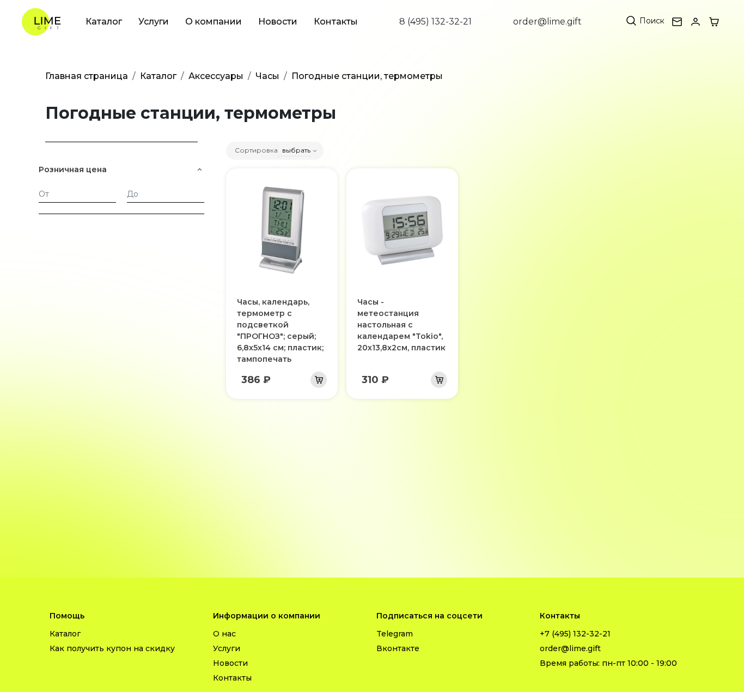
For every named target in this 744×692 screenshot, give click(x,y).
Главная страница (86, 76)
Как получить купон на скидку (112, 648)
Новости (277, 21)
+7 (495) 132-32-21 (575, 634)
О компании (213, 21)
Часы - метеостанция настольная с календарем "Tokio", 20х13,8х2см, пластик (401, 325)
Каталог (104, 21)
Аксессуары (215, 76)
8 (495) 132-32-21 (435, 21)
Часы (267, 76)
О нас (224, 634)
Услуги (153, 21)
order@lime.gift (547, 21)
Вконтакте (397, 648)
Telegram (394, 634)
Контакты (336, 21)
